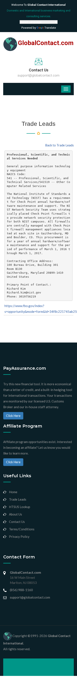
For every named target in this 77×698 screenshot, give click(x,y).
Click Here (13, 416)
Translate (50, 27)
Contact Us (17, 522)
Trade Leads (17, 499)
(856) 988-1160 (21, 590)
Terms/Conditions (21, 529)
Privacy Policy (19, 536)
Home (13, 492)
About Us (15, 514)
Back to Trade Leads (59, 145)
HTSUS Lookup (19, 507)
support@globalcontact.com (38, 75)
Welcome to (38, 4)
